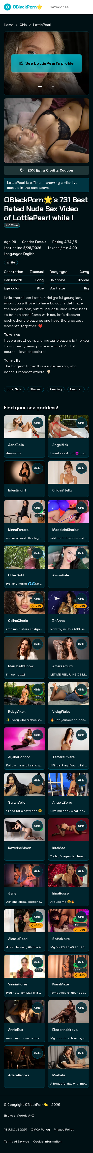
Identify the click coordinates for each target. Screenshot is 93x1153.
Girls (23, 24)
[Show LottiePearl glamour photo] (53, 86)
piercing (56, 389)
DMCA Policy (40, 1130)
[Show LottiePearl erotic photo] (40, 86)
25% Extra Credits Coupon (54, 171)
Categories (59, 7)
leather (76, 389)
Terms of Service (16, 1142)
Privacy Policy (64, 1130)
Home (8, 24)
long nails (14, 389)
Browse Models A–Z (19, 1116)
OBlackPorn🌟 (24, 7)
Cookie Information (47, 1142)
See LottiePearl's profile (53, 65)
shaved (35, 389)
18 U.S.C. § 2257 (15, 1130)
